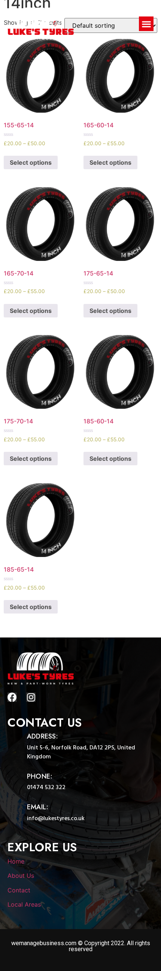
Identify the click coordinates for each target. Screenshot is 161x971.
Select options (31, 162)
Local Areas (24, 904)
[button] (146, 23)
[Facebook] (12, 697)
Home (15, 861)
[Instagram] (31, 697)
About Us (20, 875)
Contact (18, 890)
